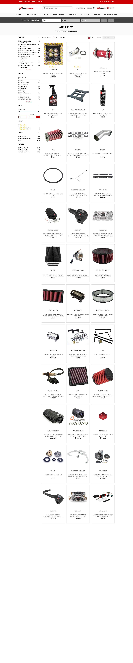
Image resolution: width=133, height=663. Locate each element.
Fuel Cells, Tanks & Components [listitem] (25, 57)
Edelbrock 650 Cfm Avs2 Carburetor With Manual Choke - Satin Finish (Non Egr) (78, 516)
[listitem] (29, 125)
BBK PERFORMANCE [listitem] (25, 99)
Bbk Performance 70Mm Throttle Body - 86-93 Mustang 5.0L (78, 275)
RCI (103, 350)
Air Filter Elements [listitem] (25, 48)
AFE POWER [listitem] (23, 89)
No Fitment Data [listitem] (24, 152)
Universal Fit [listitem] (23, 150)
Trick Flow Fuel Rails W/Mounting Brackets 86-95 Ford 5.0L (103, 195)
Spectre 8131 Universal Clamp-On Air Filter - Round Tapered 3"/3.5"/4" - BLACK (53, 275)
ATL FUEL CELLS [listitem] (24, 97)
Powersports (58, 15)
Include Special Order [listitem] (26, 138)
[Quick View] (61, 45)
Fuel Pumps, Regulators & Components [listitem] (27, 66)
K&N (53, 109)
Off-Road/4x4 (31, 15)
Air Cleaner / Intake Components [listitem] (25, 41)
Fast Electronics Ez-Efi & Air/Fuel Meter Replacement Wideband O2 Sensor (53, 396)
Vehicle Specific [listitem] (24, 148)
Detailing (73, 15)
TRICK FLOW (102, 190)
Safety (18, 15)
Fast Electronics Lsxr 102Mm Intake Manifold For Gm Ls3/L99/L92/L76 (53, 235)
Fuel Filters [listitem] (23, 60)
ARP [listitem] (21, 95)
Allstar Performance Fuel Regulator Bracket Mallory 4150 (78, 476)
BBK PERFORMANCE (78, 270)
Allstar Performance (78, 109)
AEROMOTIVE (103, 68)
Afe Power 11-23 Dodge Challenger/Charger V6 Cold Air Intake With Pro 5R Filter (53, 516)
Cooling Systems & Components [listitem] (28, 52)
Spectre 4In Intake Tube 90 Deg (102, 153)
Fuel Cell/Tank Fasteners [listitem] (27, 54)
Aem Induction (53, 310)
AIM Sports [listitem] (23, 91)
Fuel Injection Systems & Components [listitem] (26, 62)
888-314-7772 (109, 2)
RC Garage (85, 15)
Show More (29, 70)
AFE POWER (78, 230)
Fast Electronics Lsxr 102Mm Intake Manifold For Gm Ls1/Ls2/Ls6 (53, 436)
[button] (101, 8)
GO (38, 117)
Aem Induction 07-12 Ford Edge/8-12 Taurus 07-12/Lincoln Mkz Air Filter (53, 315)
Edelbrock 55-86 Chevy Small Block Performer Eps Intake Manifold (103, 235)
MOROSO (53, 190)
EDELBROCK (78, 150)
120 (61, 37)
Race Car (44, 15)
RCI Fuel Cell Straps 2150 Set (103, 354)
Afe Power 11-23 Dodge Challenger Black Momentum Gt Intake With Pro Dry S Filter (78, 235)
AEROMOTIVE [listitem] (23, 87)
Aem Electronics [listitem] (24, 82)
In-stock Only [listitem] (23, 136)
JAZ (78, 69)
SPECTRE (102, 150)
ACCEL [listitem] (21, 80)
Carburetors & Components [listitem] (27, 50)
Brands (97, 15)
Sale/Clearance (110, 15)
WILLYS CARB (53, 69)
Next (64, 37)
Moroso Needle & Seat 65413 (53, 474)
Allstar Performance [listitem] (25, 93)
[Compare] (61, 53)
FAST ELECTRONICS (53, 230)
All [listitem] (21, 140)
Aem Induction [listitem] (24, 84)
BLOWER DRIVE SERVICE (78, 350)
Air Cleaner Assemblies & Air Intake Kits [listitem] (28, 45)
